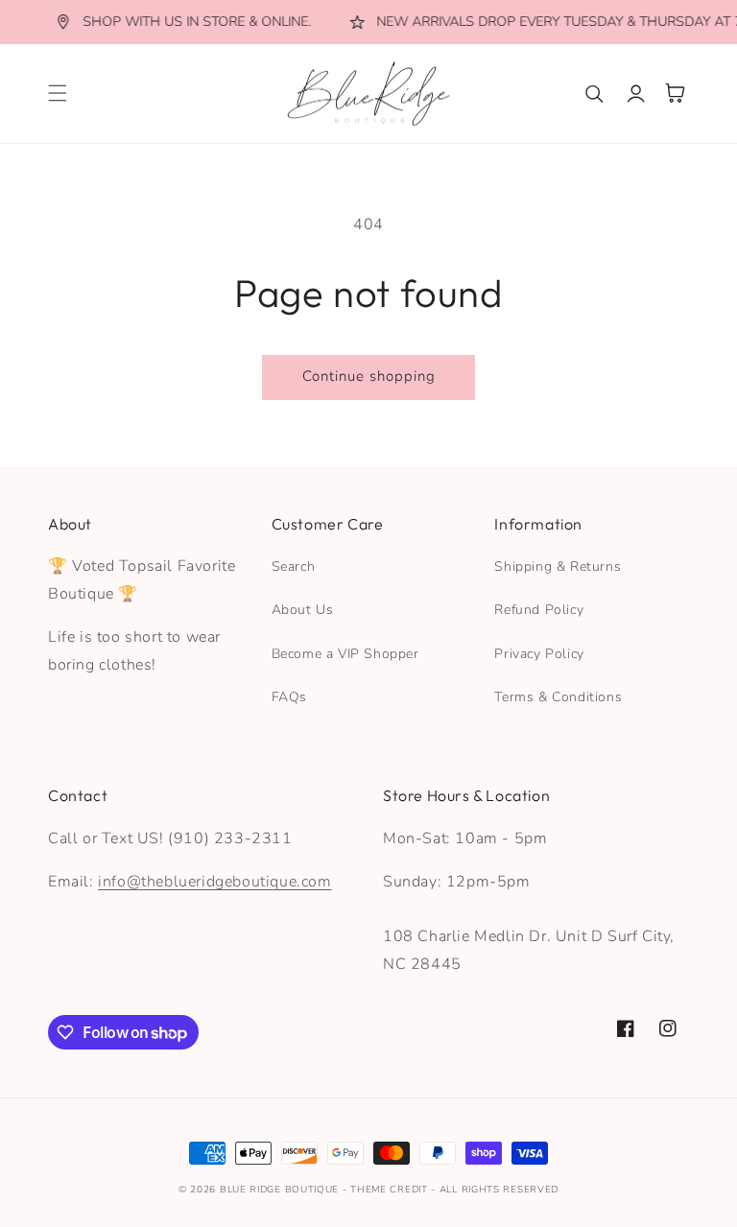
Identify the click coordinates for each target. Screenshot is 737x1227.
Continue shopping (369, 376)
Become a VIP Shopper (345, 654)
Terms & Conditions (558, 697)
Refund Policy (538, 610)
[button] (57, 93)
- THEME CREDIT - (391, 1189)
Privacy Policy (538, 654)
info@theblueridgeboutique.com (214, 881)
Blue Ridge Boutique (279, 1189)
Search (294, 566)
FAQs (289, 697)
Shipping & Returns (557, 566)
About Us (303, 610)
